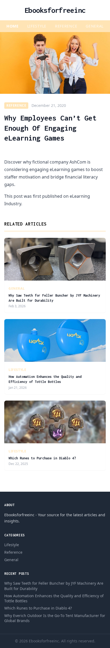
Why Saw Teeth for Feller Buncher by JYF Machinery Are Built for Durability (53, 586)
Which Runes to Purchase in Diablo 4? (42, 458)
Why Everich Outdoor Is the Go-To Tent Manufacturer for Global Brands (54, 618)
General (95, 26)
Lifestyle (36, 26)
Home (12, 26)
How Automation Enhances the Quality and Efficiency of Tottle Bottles (54, 598)
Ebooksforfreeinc (55, 10)
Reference (66, 26)
